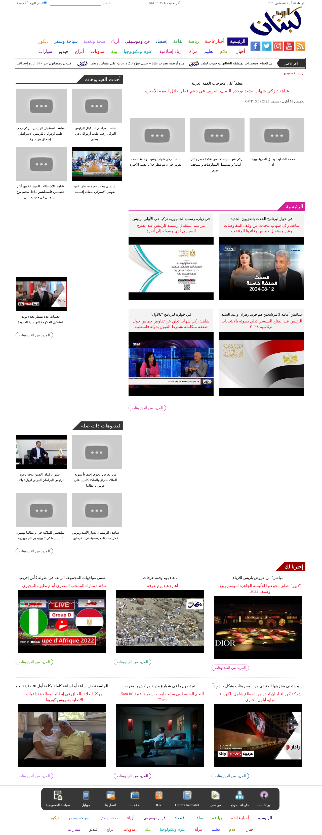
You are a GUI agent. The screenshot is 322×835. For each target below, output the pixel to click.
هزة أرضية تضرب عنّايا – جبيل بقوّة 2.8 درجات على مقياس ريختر (147, 63)
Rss (159, 805)
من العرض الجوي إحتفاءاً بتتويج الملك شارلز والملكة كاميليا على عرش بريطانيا (95, 480)
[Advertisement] (131, 22)
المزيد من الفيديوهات (147, 408)
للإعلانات (135, 805)
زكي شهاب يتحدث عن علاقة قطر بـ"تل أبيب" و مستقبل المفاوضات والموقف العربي (216, 164)
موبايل (86, 805)
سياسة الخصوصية (58, 805)
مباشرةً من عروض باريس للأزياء (258, 578)
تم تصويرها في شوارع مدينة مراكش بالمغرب (160, 686)
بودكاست (263, 805)
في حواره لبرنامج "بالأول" (171, 314)
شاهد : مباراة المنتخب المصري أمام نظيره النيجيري (64, 586)
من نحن (215, 805)
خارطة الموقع (239, 805)
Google (20, 3)
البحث (106, 3)
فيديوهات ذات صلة (101, 425)
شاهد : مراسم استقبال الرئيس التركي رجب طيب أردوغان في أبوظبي (95, 133)
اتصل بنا (110, 805)
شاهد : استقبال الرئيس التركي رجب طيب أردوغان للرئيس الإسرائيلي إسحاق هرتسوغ (40, 133)
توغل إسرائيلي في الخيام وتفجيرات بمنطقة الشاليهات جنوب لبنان (259, 63)
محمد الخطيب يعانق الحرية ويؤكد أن (272, 161)
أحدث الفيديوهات (103, 79)
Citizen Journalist (187, 805)
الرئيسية (299, 73)
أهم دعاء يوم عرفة (162, 586)
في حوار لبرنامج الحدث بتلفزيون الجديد (262, 219)
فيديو (287, 73)
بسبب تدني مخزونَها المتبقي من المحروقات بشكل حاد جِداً (258, 686)
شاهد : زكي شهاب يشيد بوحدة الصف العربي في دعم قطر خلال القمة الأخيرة (156, 161)
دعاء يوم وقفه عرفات (160, 578)
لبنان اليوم (36, 3)
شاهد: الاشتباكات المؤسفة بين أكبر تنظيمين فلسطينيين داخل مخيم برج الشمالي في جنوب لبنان (40, 191)
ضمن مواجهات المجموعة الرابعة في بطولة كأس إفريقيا (61, 578)
